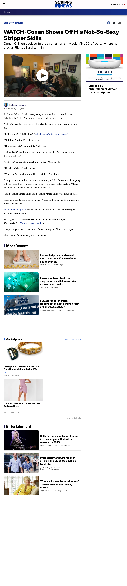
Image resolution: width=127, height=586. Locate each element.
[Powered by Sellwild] (77, 418)
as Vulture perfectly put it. (30, 223)
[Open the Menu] (4, 4)
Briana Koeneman (19, 105)
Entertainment (14, 23)
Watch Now (117, 4)
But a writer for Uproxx (15, 209)
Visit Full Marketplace (73, 339)
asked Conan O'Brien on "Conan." (51, 133)
